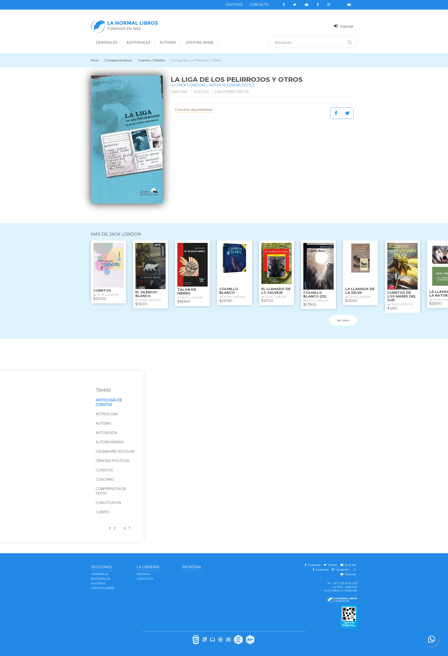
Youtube (349, 565)
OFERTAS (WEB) (199, 42)
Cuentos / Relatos (151, 60)
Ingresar (346, 26)
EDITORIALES (138, 42)
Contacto (259, 5)
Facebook (313, 565)
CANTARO (179, 92)
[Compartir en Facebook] (336, 113)
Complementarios (118, 60)
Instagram (342, 569)
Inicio (95, 60)
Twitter (331, 565)
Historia (234, 5)
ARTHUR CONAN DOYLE (232, 85)
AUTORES (168, 42)
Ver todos (343, 320)
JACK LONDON (191, 85)
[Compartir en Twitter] (347, 113)
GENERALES (106, 42)
